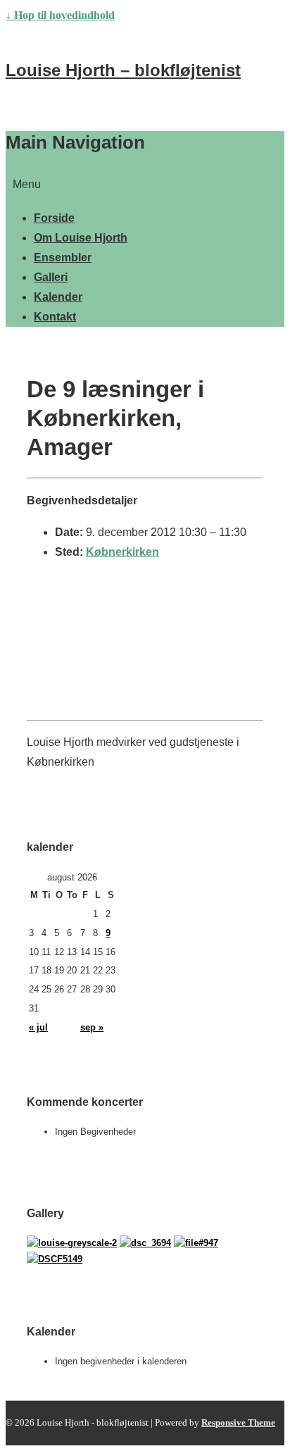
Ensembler (63, 257)
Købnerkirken (122, 552)
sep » (91, 1027)
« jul (38, 1027)
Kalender (58, 297)
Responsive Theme (238, 1422)
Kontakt (55, 317)
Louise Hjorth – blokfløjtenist (123, 70)
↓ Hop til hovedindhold (60, 15)
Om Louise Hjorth (80, 238)
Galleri (51, 277)
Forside (54, 218)
